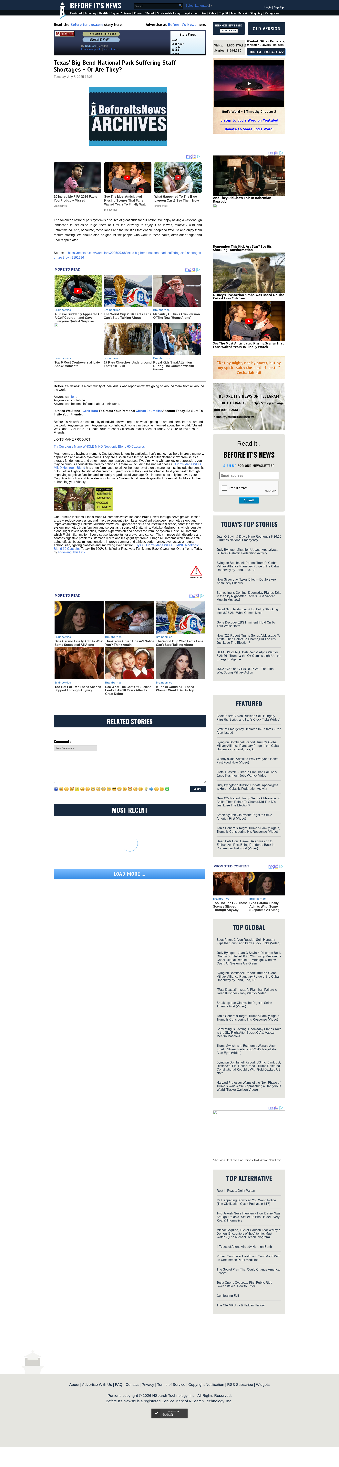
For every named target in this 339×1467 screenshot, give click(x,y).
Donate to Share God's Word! (249, 129)
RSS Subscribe (240, 1384)
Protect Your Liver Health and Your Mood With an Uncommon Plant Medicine (248, 1258)
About (74, 1384)
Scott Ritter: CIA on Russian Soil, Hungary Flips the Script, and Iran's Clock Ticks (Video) (248, 717)
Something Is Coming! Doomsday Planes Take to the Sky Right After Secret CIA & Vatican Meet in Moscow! (249, 596)
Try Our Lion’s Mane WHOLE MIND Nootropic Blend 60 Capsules (99, 446)
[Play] (249, 83)
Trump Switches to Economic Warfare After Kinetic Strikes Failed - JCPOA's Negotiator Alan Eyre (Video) (247, 1049)
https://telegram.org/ (267, 403)
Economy (90, 13)
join (73, 396)
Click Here (90, 411)
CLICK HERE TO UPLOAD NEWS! (266, 52)
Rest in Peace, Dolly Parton (236, 1190)
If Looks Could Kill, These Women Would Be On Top (175, 688)
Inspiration (191, 13)
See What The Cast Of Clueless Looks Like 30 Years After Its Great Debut (128, 690)
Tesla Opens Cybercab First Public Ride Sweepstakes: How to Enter (244, 1284)
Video (212, 13)
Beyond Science (121, 13)
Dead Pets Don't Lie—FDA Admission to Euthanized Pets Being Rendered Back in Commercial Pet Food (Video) (245, 845)
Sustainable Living (168, 13)
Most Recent (239, 13)
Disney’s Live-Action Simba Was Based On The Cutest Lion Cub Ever (248, 297)
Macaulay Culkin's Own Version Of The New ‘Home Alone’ (176, 316)
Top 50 (223, 13)
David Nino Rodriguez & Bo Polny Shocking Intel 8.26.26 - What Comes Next (247, 611)
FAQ (119, 1384)
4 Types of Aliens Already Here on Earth (244, 1246)
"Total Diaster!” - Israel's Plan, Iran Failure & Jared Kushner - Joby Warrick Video (247, 773)
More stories (110, 49)
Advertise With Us (97, 1384)
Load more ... (129, 874)
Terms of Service (171, 1384)
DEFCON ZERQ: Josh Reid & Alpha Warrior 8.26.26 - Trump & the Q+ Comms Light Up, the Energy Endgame (249, 656)
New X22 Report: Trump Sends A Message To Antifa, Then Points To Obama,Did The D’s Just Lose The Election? (248, 639)
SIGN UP (229, 466)
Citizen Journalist (149, 411)
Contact (132, 1384)
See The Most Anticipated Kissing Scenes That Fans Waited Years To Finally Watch (248, 345)
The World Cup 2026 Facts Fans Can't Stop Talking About (127, 316)
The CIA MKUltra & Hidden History (241, 1305)
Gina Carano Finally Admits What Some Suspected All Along (79, 643)
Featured (76, 13)
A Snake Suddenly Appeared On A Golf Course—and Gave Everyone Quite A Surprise (78, 318)
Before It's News (95, 5)
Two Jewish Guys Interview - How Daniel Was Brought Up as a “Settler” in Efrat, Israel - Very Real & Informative (248, 1217)
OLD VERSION (267, 28)
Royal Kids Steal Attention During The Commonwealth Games (173, 366)
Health (103, 13)
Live (203, 13)
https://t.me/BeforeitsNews (234, 417)
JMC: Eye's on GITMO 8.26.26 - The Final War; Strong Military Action (245, 670)
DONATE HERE (228, 30)
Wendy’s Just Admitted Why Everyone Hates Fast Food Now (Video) (247, 760)
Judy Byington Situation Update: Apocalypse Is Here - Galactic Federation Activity (247, 551)
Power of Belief (144, 13)
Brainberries (63, 309)
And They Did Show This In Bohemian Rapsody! (242, 200)
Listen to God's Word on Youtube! (249, 120)
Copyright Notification (206, 1384)
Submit (249, 500)
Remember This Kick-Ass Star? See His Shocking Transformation (242, 248)
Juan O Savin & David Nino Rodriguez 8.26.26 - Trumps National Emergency (249, 538)
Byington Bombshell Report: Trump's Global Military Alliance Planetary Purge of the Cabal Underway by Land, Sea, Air (248, 566)
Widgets (263, 1384)
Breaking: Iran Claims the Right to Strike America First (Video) (244, 816)
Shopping (256, 13)
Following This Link (71, 552)
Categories (272, 13)
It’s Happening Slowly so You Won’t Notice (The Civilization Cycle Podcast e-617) (246, 1202)
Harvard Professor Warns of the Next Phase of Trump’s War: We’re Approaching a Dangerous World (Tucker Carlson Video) (249, 1086)
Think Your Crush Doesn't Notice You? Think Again (129, 643)
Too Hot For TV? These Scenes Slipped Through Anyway (78, 688)
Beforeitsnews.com (86, 24)
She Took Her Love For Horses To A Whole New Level (247, 1160)
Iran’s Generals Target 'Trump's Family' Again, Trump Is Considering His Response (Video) (248, 829)
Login (268, 7)
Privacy (148, 1384)
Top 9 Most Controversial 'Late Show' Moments (77, 364)
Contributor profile (91, 49)
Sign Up (279, 7)
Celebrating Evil (228, 1295)
